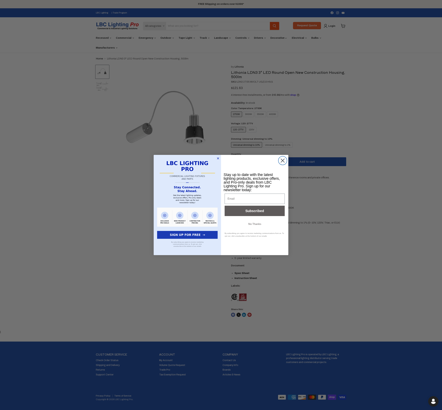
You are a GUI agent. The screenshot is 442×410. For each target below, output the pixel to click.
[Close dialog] (282, 160)
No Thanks (254, 223)
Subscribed (254, 211)
